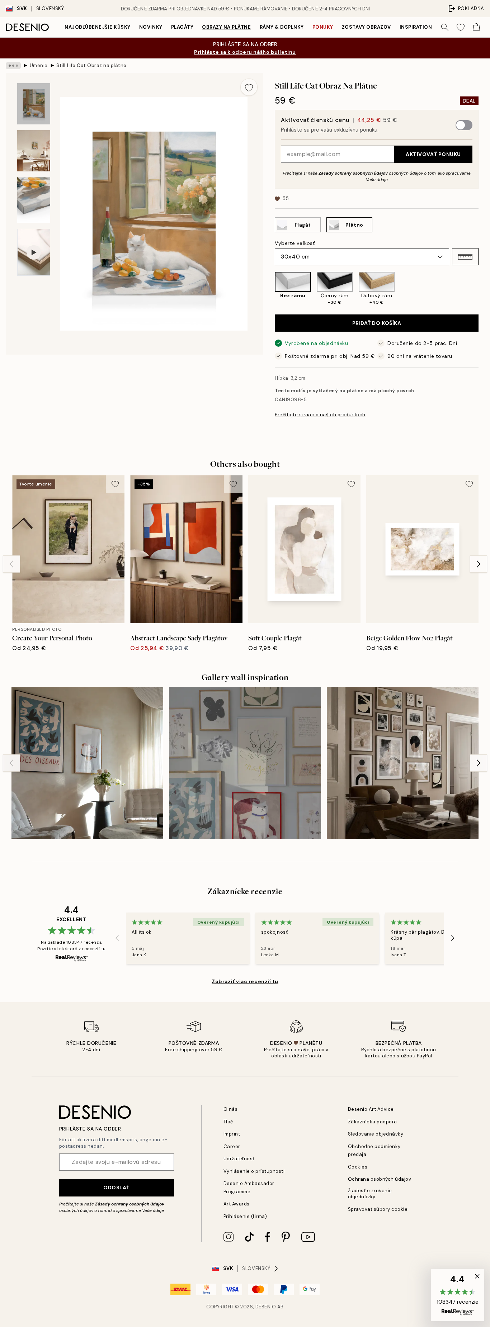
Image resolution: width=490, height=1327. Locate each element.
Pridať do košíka (376, 323)
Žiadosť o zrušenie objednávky (370, 1194)
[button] (465, 256)
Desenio (265, 1307)
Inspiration (416, 27)
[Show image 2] (33, 150)
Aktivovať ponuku (433, 154)
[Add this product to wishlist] (249, 87)
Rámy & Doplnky (282, 27)
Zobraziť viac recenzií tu (245, 981)
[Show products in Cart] (476, 27)
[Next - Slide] (484, 288)
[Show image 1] (33, 103)
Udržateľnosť (239, 1159)
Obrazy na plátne (226, 27)
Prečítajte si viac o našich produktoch (320, 415)
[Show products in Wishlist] (460, 27)
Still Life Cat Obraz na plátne (91, 65)
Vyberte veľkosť (295, 243)
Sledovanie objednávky (376, 1134)
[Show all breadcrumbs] (13, 65)
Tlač (228, 1122)
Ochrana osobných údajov (379, 1179)
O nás (230, 1109)
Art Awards (236, 1204)
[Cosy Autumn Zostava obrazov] (403, 763)
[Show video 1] (33, 252)
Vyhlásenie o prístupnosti (254, 1171)
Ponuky (322, 27)
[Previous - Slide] (269, 288)
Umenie (39, 65)
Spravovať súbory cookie (378, 1209)
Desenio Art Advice (371, 1109)
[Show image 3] (33, 200)
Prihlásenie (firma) (245, 1216)
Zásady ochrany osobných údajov (353, 173)
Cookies (358, 1167)
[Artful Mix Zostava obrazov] (245, 763)
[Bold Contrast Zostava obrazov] (87, 763)
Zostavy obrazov (366, 27)
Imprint (231, 1134)
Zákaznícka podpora (372, 1122)
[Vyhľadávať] (445, 27)
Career (231, 1146)
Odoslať (116, 1187)
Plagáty (182, 27)
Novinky (150, 27)
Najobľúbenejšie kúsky (98, 27)
